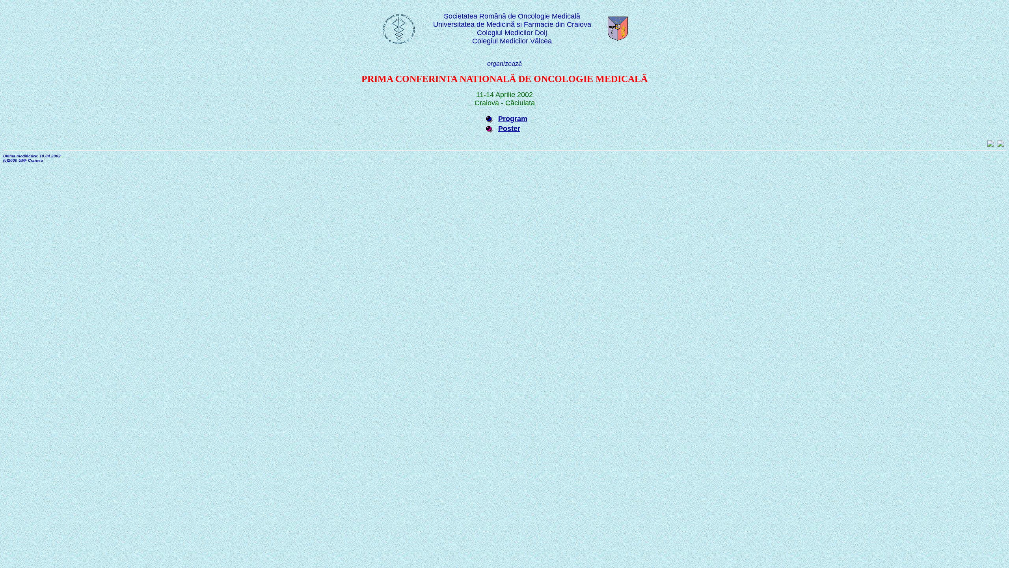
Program (512, 119)
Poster (509, 129)
